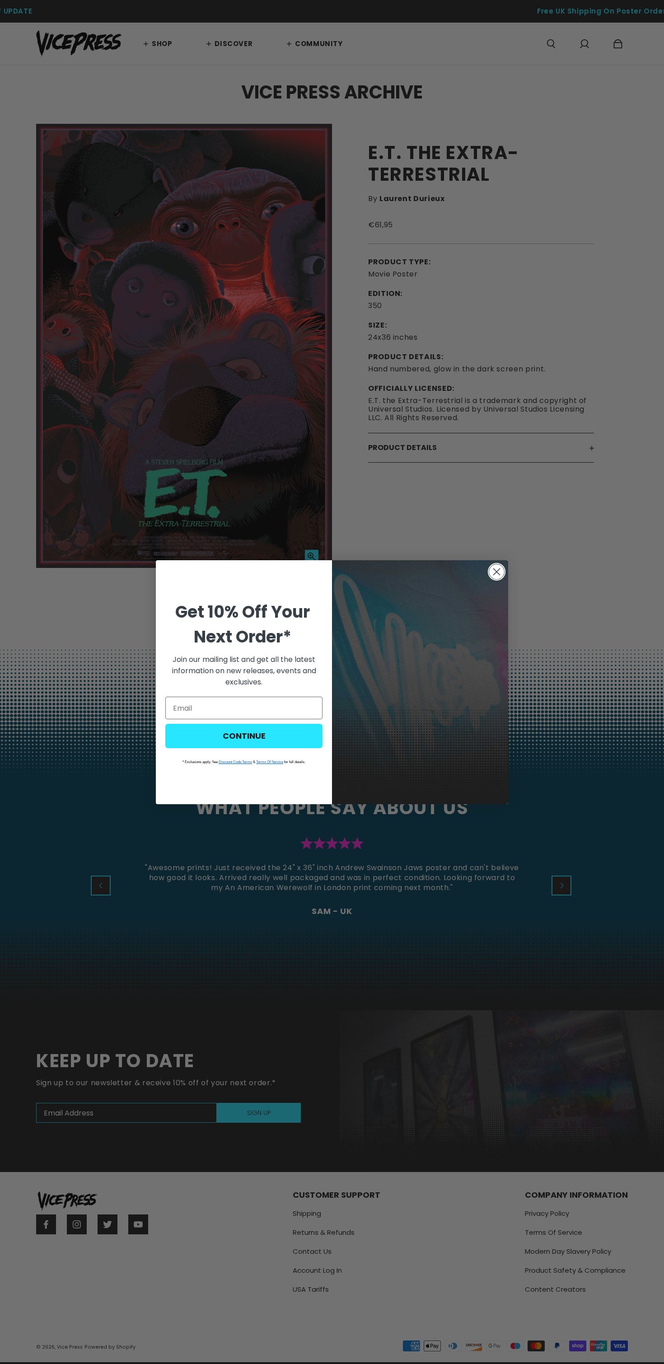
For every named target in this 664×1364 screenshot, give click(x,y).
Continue (244, 735)
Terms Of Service (269, 762)
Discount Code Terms (235, 762)
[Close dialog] (497, 572)
